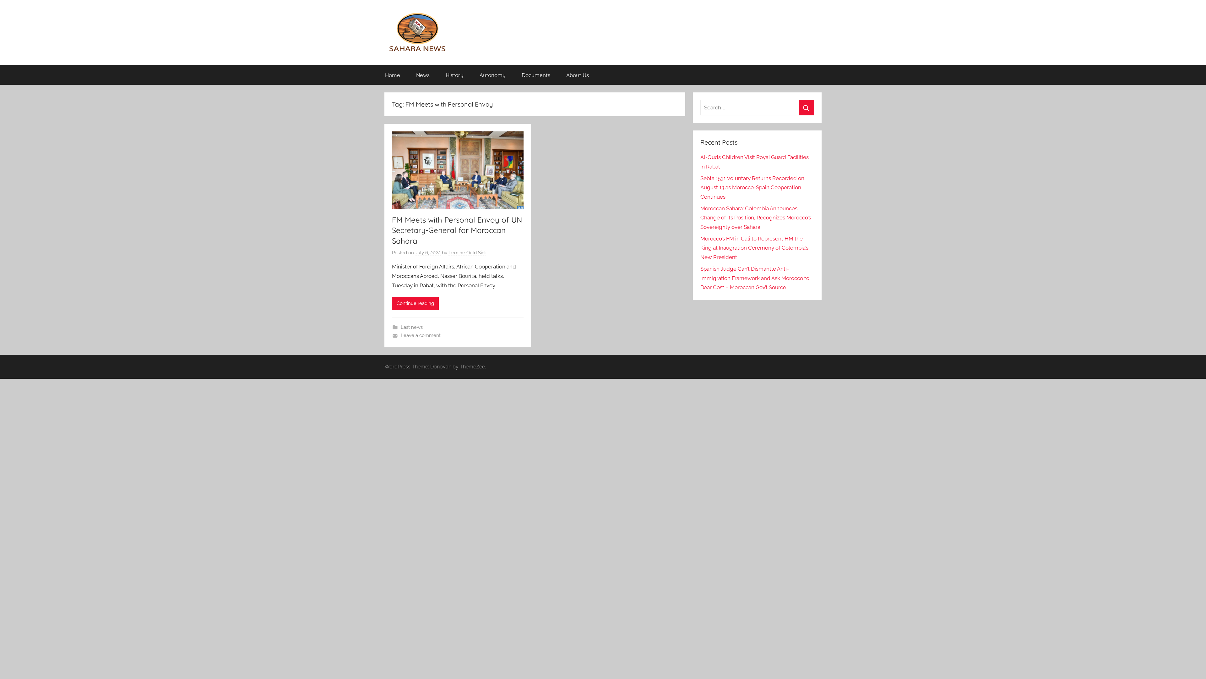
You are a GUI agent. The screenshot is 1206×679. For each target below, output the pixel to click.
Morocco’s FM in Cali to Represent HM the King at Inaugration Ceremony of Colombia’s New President (754, 248)
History (455, 75)
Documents (536, 75)
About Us (577, 75)
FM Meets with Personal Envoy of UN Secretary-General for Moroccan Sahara (457, 230)
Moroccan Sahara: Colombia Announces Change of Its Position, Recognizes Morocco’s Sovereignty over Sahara (755, 217)
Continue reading (415, 303)
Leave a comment (421, 335)
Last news (412, 327)
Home (392, 75)
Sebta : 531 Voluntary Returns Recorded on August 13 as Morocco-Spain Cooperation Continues (752, 187)
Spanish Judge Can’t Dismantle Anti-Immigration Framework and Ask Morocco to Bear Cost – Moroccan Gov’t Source (754, 278)
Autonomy (493, 75)
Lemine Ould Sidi (467, 253)
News (423, 75)
